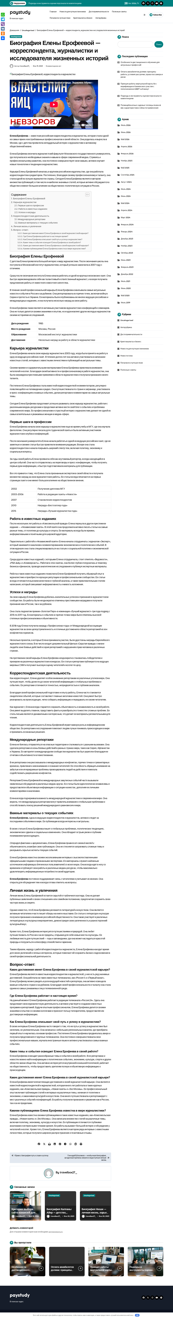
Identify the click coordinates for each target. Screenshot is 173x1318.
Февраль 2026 (127, 153)
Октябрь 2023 (127, 253)
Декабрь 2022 (127, 274)
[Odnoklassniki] (2, 33)
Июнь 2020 (126, 288)
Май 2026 (125, 139)
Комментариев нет (53, 66)
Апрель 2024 (126, 210)
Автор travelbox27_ (22, 66)
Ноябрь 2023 (126, 246)
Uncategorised (16, 36)
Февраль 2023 (127, 267)
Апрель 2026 (126, 146)
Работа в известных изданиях (32, 209)
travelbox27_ (68, 1172)
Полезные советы (119, 11)
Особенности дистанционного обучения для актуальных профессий (140, 63)
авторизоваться (55, 1232)
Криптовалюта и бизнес (83, 18)
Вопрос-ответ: (20, 229)
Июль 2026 (126, 125)
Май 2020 (125, 295)
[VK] (2, 28)
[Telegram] (2, 19)
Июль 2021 (125, 281)
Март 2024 (125, 217)
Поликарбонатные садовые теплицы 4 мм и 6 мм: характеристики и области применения (141, 106)
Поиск (125, 36)
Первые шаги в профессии (31, 205)
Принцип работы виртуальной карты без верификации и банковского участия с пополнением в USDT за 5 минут (138, 86)
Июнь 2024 (126, 196)
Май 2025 (125, 168)
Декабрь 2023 (127, 238)
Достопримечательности (99, 11)
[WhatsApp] (2, 14)
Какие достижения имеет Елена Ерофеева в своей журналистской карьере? (55, 233)
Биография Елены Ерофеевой (29, 198)
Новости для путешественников (73, 11)
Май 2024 (125, 203)
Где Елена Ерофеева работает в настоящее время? (45, 236)
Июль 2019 (125, 302)
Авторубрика (100, 18)
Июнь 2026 (126, 132)
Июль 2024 (126, 189)
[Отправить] (2, 38)
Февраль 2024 (127, 224)
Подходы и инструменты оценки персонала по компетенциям (141, 97)
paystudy (20, 12)
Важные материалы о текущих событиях (38, 222)
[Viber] (2, 24)
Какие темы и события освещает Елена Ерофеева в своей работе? (52, 242)
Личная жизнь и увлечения (27, 226)
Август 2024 (126, 182)
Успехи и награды (27, 212)
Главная (53, 11)
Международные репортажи (31, 219)
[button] (86, 195)
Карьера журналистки (24, 202)
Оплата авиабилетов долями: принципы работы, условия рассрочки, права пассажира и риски (142, 74)
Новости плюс (126, 356)
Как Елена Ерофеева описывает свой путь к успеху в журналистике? (52, 239)
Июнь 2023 (126, 260)
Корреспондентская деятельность (31, 216)
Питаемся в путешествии (60, 18)
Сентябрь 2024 (128, 175)
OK (137, 1315)
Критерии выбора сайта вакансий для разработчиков (23, 1212)
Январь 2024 (127, 231)
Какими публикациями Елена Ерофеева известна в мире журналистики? (54, 248)
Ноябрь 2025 (126, 160)
